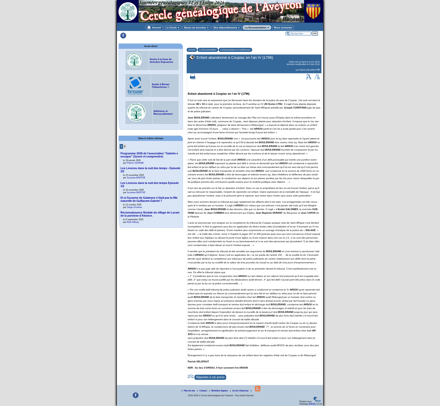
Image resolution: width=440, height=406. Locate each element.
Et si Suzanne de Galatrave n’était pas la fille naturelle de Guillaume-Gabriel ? (149, 199)
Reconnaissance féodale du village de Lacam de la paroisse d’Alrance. (149, 214)
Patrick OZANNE (135, 163)
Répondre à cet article (210, 377)
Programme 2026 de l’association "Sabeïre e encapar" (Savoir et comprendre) (149, 155)
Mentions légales (219, 390)
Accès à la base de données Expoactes (161, 60)
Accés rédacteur (240, 390)
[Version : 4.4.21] (317, 401)
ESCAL (312, 404)
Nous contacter (283, 27)
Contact (203, 390)
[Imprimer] (192, 78)
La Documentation (257, 27)
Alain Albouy (133, 222)
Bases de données (196, 27)
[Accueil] (220, 22)
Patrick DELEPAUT (308, 70)
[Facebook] (123, 36)
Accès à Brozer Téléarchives (160, 85)
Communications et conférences (235, 50)
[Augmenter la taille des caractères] (308, 78)
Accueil (156, 27)
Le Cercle (172, 27)
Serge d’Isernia (134, 207)
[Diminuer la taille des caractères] (317, 78)
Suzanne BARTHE (136, 177)
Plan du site (190, 390)
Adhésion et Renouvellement (163, 112)
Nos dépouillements (227, 27)
